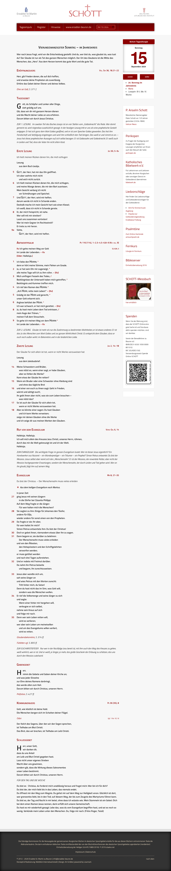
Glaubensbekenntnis (26, 637)
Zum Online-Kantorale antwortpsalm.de (134, 235)
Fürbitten (21, 643)
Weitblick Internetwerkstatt (47, 861)
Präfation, (21, 694)
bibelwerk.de (131, 182)
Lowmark (87, 861)
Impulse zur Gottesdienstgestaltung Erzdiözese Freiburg (135, 216)
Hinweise (55, 27)
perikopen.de (131, 152)
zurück (130, 77)
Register (41, 27)
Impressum (79, 851)
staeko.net (110, 847)
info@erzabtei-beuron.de (63, 858)
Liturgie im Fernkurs (133, 251)
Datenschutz (91, 851)
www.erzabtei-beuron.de (78, 27)
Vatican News (131, 124)
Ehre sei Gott (22, 89)
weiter (147, 77)
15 (138, 57)
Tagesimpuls (26, 27)
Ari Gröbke (69, 861)
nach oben (150, 858)
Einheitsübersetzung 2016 (136, 265)
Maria (130, 88)
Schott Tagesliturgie (139, 41)
